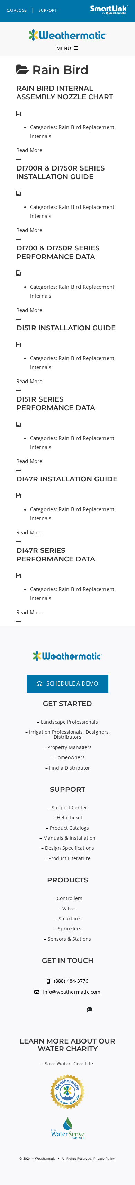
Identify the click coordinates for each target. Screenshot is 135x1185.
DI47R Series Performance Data (55, 554)
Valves (69, 908)
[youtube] (56, 1009)
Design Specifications (69, 848)
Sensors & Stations (69, 939)
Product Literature (69, 858)
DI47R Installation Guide (66, 479)
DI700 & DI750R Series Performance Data (58, 252)
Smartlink (69, 918)
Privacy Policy (104, 1158)
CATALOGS (17, 10)
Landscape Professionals (69, 721)
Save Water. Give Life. (69, 1063)
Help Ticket (69, 817)
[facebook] (67, 1009)
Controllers (69, 898)
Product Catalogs (69, 828)
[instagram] (78, 1009)
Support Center (69, 807)
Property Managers (69, 747)
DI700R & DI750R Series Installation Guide (60, 172)
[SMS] (89, 1009)
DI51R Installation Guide (66, 328)
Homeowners (69, 757)
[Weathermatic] (68, 32)
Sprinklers (69, 928)
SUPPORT (48, 10)
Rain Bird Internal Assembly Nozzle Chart (64, 92)
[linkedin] (44, 1009)
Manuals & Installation (69, 838)
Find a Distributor (69, 767)
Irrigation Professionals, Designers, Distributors (69, 734)
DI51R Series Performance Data (55, 403)
